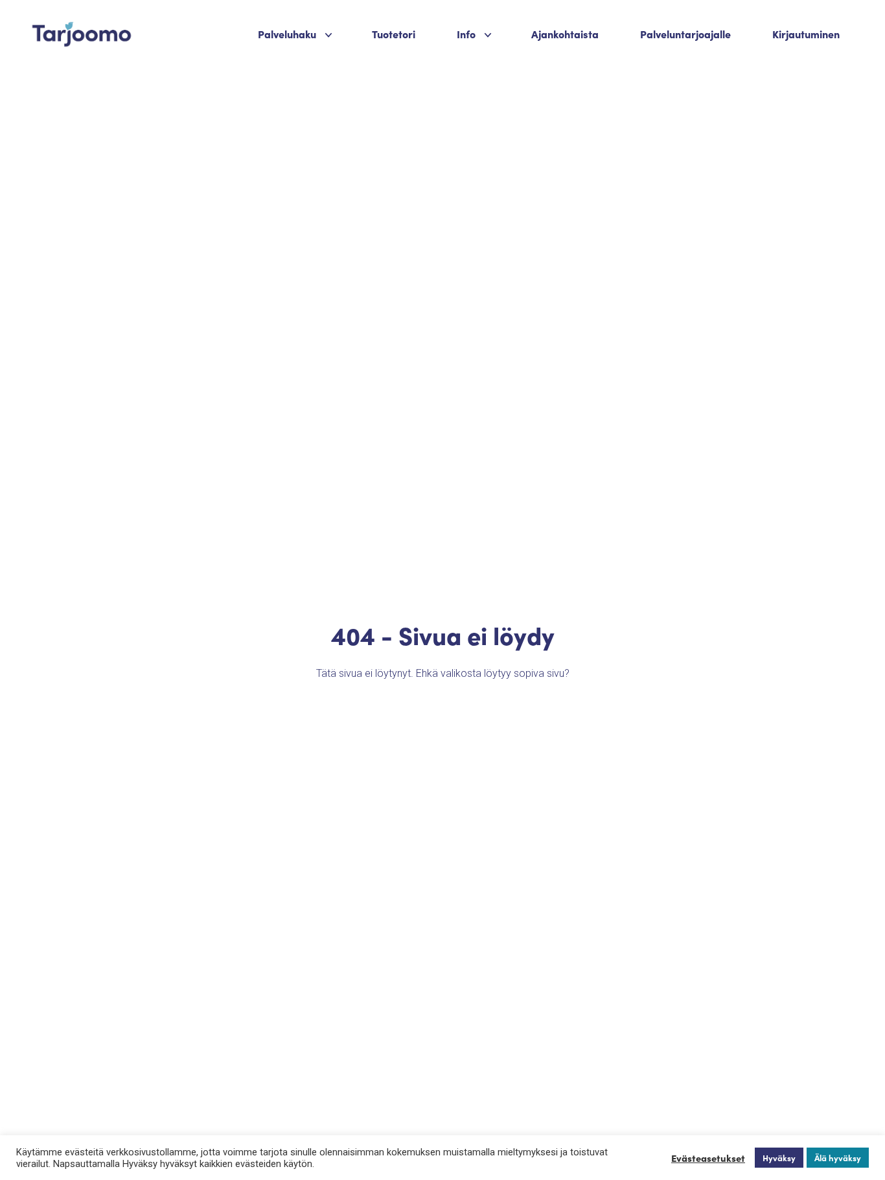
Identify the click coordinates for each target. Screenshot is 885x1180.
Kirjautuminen (806, 34)
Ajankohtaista (565, 34)
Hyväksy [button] (779, 1157)
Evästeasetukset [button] (708, 1158)
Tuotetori (393, 34)
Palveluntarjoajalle (685, 34)
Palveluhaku (287, 34)
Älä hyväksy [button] (837, 1157)
